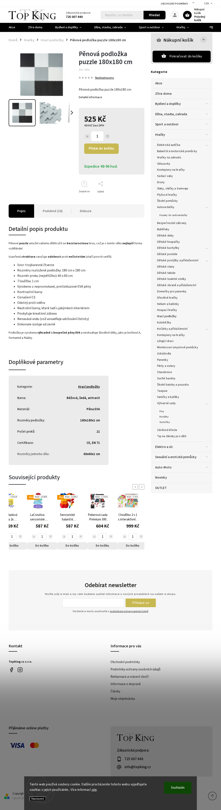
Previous (136, 487)
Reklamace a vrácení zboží (129, 676)
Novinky (161, 477)
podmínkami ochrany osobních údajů (129, 611)
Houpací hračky (167, 310)
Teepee (162, 391)
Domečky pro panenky (171, 291)
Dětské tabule (166, 273)
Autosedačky (165, 207)
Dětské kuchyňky (168, 248)
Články (115, 691)
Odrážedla (164, 353)
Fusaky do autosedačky (173, 215)
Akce (158, 83)
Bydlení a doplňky (168, 103)
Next (142, 487)
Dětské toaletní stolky (171, 279)
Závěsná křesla (167, 430)
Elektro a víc (164, 446)
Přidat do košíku (101, 148)
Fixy (161, 411)
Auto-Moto (163, 467)
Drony (161, 182)
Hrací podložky (167, 316)
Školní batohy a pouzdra (173, 385)
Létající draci (165, 341)
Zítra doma (163, 93)
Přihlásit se (140, 603)
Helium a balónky (168, 304)
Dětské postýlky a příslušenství (177, 260)
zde (94, 790)
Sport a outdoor (167, 124)
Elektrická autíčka (168, 145)
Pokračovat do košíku (185, 56)
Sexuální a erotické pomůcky (175, 457)
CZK (206, 3)
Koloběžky (164, 322)
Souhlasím (178, 787)
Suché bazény (166, 378)
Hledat (154, 15)
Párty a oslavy (166, 366)
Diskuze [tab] (86, 211)
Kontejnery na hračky (171, 170)
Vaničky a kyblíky (168, 397)
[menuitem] (15, 27)
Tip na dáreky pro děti (171, 436)
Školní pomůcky (167, 201)
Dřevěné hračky (167, 298)
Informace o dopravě (125, 684)
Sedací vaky (165, 176)
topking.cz (20, 669)
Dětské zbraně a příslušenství (176, 285)
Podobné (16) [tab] (53, 211)
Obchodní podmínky (174, 4)
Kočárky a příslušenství (172, 329)
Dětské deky (165, 235)
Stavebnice (164, 372)
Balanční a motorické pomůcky (177, 151)
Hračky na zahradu (169, 157)
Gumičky (164, 422)
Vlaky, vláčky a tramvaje (172, 188)
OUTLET (161, 487)
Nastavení (37, 798)
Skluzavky (163, 164)
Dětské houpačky (168, 242)
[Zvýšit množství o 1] (107, 136)
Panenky (162, 360)
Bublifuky (163, 229)
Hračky (160, 134)
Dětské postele (167, 254)
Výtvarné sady (166, 403)
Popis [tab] (21, 211)
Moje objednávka (122, 698)
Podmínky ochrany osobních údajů (135, 669)
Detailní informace (90, 97)
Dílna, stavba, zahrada (171, 114)
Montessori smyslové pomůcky (177, 347)
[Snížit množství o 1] (87, 136)
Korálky (164, 417)
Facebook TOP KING (11, 669)
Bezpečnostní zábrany (171, 223)
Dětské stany (165, 267)
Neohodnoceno (104, 78)
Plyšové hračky (167, 195)
